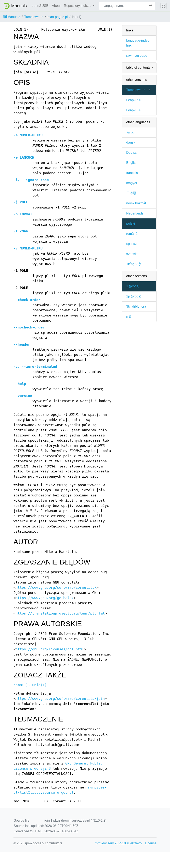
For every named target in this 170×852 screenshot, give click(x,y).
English (131, 162)
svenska (132, 254)
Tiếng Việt (133, 264)
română (131, 233)
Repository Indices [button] (78, 5)
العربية (130, 132)
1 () (132, 286)
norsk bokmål (136, 203)
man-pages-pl (57, 17)
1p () (133, 296)
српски (131, 244)
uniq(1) (39, 685)
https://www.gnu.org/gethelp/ (45, 598)
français (132, 173)
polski (130, 223)
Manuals (13, 17)
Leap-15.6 (133, 110)
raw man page (136, 55)
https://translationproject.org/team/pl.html (60, 613)
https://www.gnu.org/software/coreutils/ (56, 588)
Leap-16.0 (133, 100)
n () (128, 316)
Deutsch (132, 152)
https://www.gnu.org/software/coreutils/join (60, 699)
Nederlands (134, 213)
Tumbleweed (33, 17)
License (151, 843)
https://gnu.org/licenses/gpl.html (50, 649)
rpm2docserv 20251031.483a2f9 (118, 843)
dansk (130, 142)
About (56, 5)
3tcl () (136, 306)
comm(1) (20, 685)
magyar (131, 183)
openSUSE (40, 5)
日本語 (131, 193)
